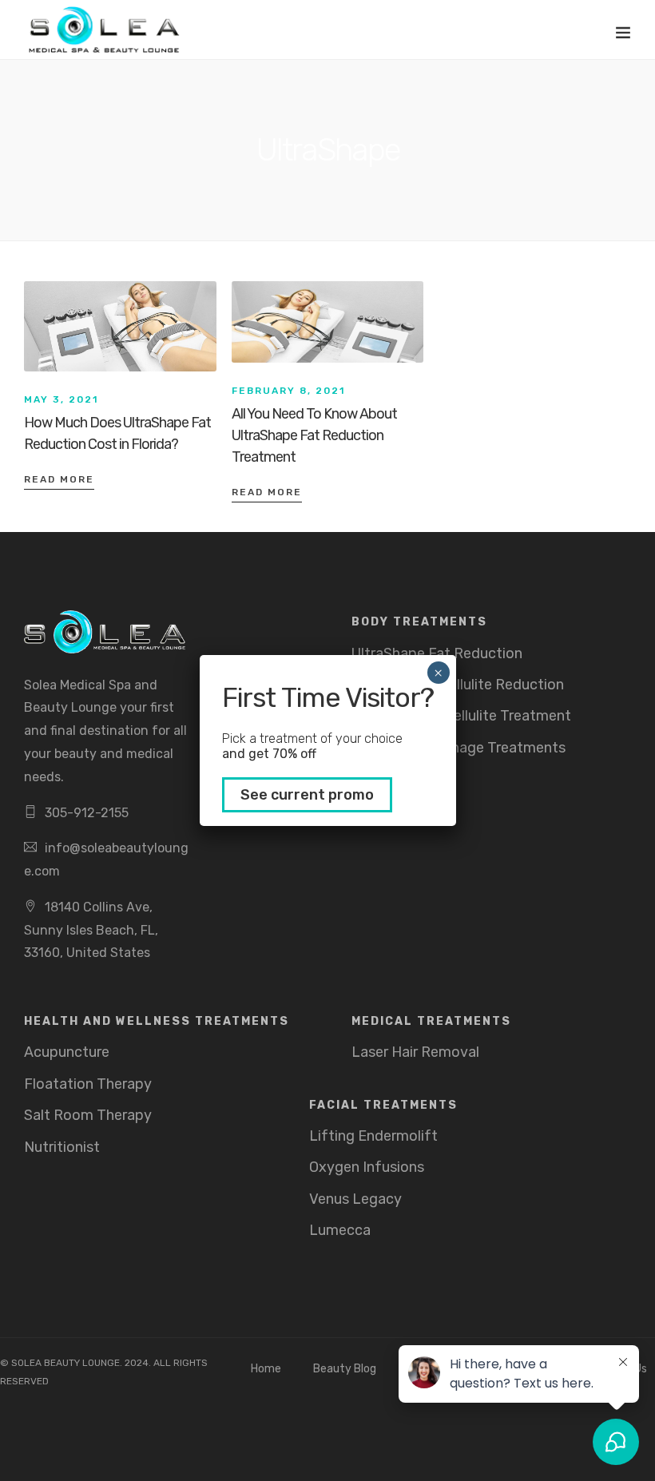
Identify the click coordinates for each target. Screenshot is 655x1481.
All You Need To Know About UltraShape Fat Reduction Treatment (314, 435)
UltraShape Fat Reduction (436, 653)
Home (266, 1369)
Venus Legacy (355, 1199)
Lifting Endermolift (373, 1136)
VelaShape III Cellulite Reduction (457, 684)
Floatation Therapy (88, 1084)
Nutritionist (62, 1147)
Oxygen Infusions (366, 1167)
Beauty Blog (344, 1369)
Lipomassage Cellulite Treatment (461, 716)
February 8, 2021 (288, 390)
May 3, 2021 (61, 399)
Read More (59, 479)
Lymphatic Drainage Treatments (458, 747)
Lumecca (340, 1230)
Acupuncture (66, 1052)
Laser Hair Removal (415, 1052)
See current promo (307, 795)
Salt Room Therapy (88, 1115)
